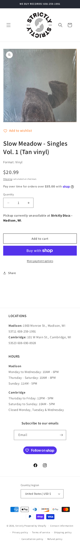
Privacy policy (20, 532)
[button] (8, 25)
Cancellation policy (32, 539)
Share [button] (12, 273)
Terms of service (41, 532)
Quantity (8, 194)
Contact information (61, 525)
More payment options (40, 260)
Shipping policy (63, 532)
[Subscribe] (61, 435)
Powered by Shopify (35, 525)
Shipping (7, 179)
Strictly (19, 525)
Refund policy (55, 539)
